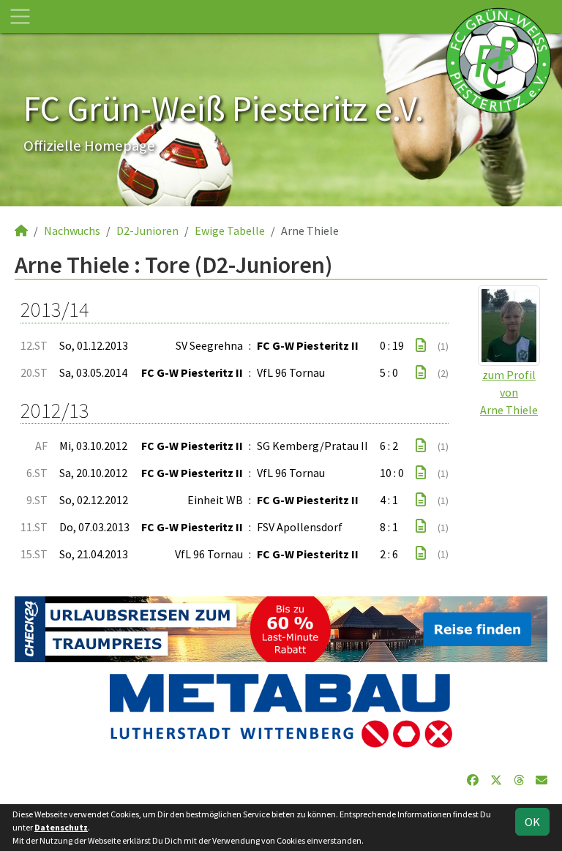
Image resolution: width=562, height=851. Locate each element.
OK (532, 821)
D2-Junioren (147, 230)
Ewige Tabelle (230, 230)
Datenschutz (61, 827)
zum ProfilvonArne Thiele (509, 392)
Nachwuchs (72, 230)
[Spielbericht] (421, 345)
